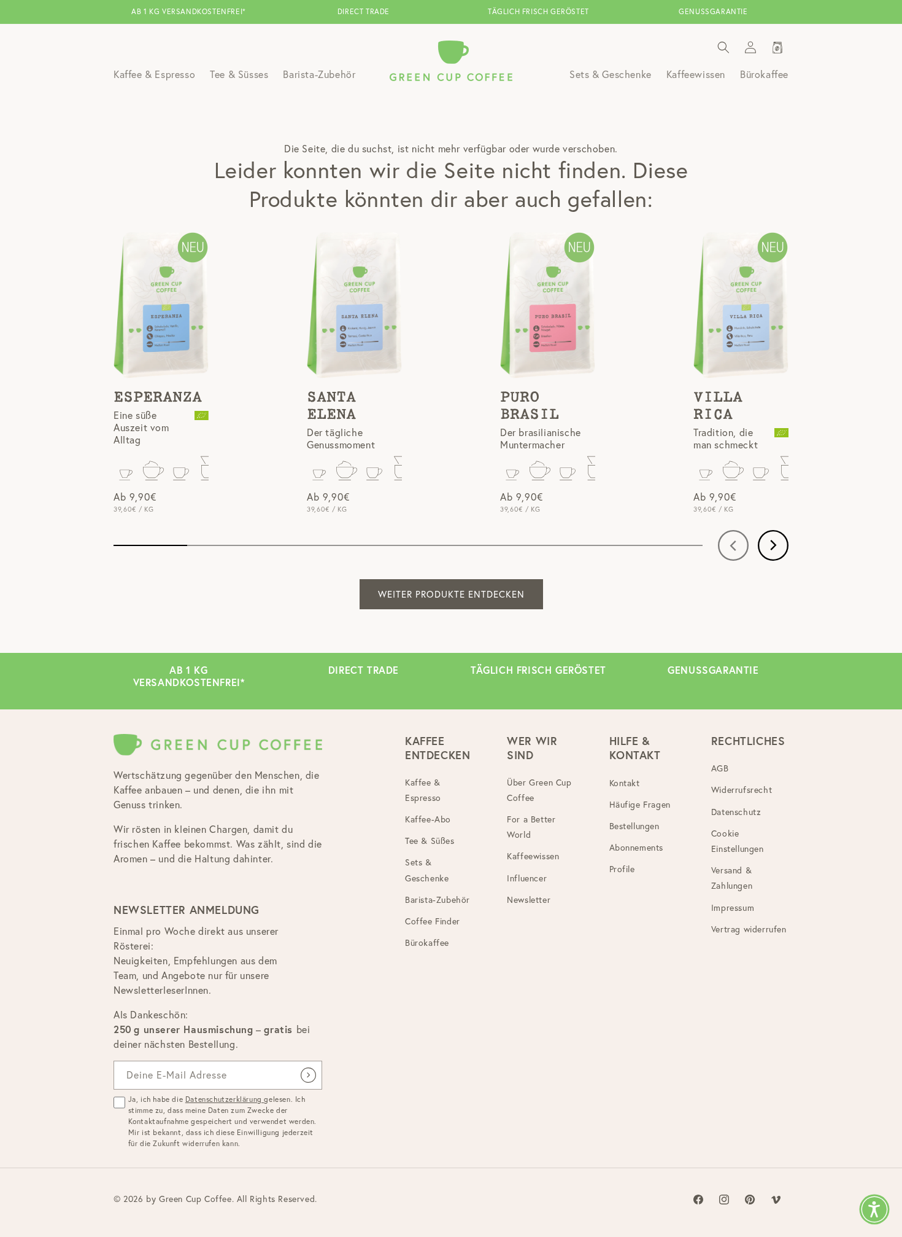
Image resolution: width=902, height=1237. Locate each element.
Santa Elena (331, 406)
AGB (720, 769)
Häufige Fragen (640, 804)
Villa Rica (717, 406)
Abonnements (636, 848)
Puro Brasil (529, 406)
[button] (723, 47)
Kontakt (624, 783)
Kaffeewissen (533, 856)
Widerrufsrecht (741, 790)
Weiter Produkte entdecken (451, 594)
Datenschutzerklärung (224, 1099)
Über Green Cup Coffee (539, 790)
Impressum (732, 907)
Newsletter (528, 899)
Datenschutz (736, 812)
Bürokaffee (427, 943)
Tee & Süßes (430, 841)
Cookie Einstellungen (737, 841)
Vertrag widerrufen (749, 929)
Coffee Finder (432, 921)
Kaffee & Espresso (423, 790)
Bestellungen (634, 826)
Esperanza (158, 397)
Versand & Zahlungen (731, 878)
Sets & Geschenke (427, 870)
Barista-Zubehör (437, 899)
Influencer (527, 878)
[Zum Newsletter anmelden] (308, 1075)
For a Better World (531, 827)
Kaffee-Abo (428, 819)
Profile (622, 869)
